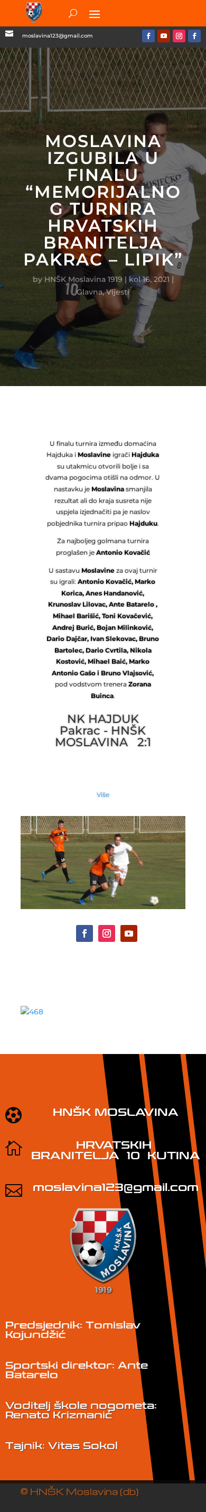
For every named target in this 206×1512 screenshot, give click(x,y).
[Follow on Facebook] (148, 36)
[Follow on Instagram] (179, 36)
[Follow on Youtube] (163, 36)
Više (103, 795)
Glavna (89, 292)
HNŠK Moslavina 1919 (83, 279)
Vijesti (117, 292)
